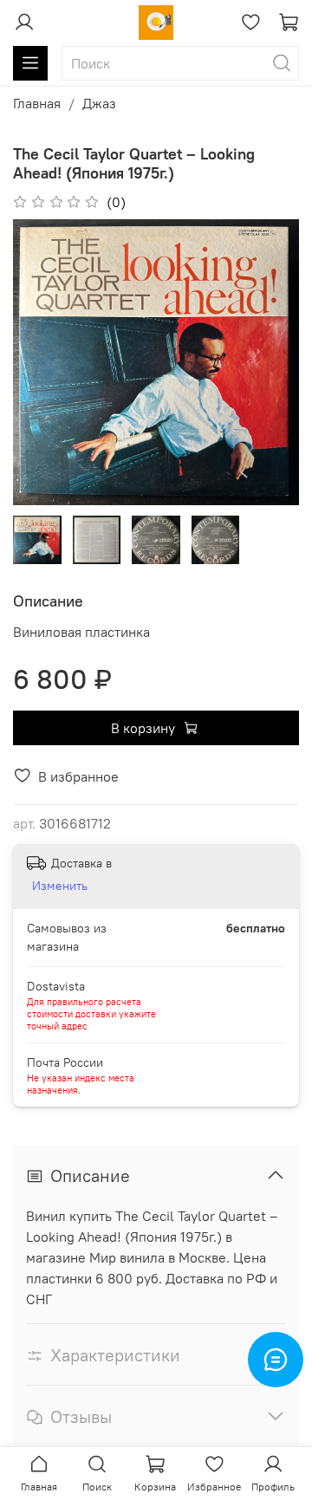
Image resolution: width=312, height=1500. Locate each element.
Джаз (99, 103)
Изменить (60, 885)
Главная (37, 103)
